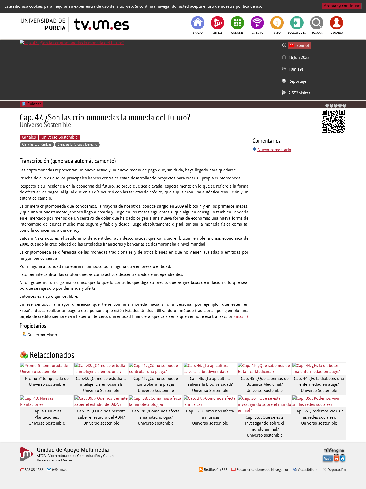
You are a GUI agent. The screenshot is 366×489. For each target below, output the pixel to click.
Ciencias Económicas (36, 144)
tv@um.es (59, 470)
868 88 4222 (34, 470)
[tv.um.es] (100, 24)
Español (301, 45)
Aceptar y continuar (342, 5)
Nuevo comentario (274, 149)
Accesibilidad (308, 470)
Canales (29, 137)
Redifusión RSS (215, 470)
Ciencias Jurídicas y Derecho (77, 144)
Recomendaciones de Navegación (262, 470)
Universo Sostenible (60, 137)
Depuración (336, 470)
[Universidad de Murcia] (44, 24)
